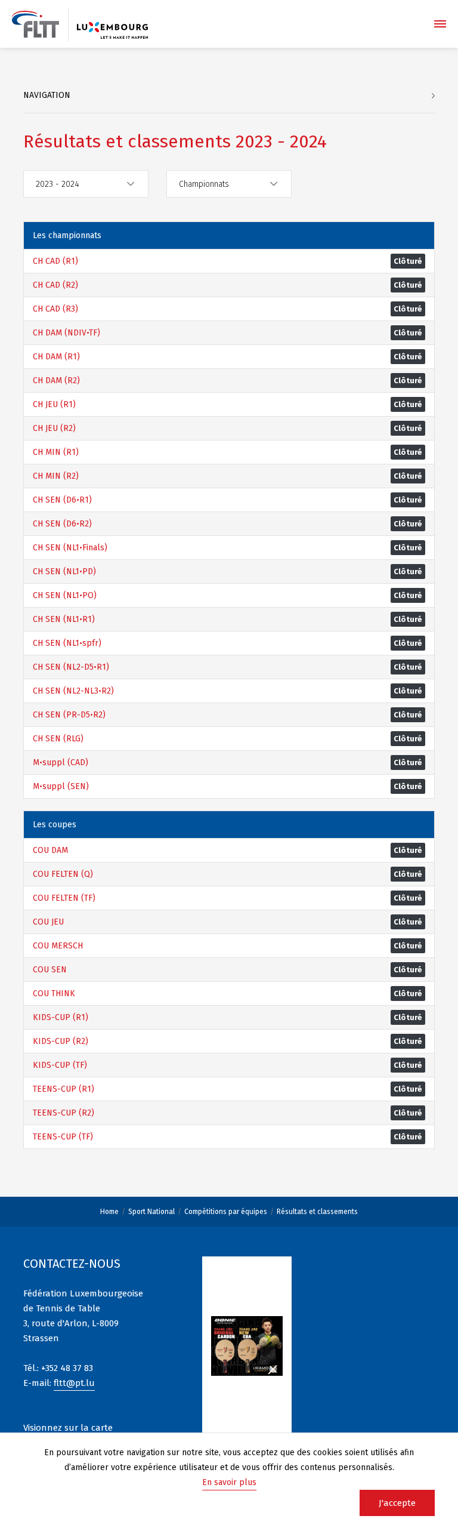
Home (109, 1211)
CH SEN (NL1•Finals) (70, 548)
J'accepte (397, 1503)
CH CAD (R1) (55, 261)
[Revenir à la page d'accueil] (35, 24)
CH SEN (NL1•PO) (65, 595)
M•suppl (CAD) (60, 762)
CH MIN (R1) (56, 452)
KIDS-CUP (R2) (60, 1041)
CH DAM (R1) (56, 357)
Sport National (151, 1211)
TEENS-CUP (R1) (63, 1089)
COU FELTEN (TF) (64, 898)
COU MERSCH (58, 946)
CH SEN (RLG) (58, 739)
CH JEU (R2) (54, 428)
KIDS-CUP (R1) (60, 1017)
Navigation (46, 95)
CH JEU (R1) (54, 404)
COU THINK (54, 993)
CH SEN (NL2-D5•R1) (71, 667)
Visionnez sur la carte (68, 1427)
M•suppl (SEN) (61, 786)
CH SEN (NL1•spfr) (67, 643)
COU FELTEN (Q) (63, 874)
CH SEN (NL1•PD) (64, 571)
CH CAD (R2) (55, 285)
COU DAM (50, 850)
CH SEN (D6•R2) (62, 524)
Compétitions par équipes (225, 1211)
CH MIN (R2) (56, 476)
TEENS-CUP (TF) (63, 1137)
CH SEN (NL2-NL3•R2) (73, 691)
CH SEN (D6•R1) (62, 500)
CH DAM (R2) (56, 380)
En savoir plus (229, 1482)
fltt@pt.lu (74, 1383)
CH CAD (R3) (55, 309)
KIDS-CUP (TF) (60, 1065)
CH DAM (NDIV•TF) (66, 333)
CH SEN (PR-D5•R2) (69, 715)
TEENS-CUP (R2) (63, 1113)
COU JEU (48, 922)
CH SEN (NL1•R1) (64, 619)
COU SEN (50, 970)
